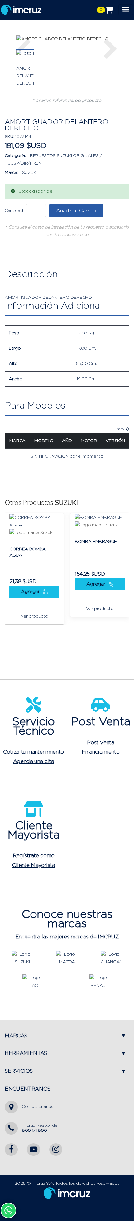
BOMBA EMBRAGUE (96, 541)
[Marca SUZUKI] (22, 958)
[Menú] (125, 9)
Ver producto (34, 616)
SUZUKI (29, 172)
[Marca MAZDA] (67, 958)
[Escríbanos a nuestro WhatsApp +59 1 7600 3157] (8, 1210)
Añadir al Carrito (76, 210)
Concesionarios (37, 1107)
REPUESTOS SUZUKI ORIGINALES (64, 156)
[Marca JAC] (33, 981)
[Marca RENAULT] (100, 981)
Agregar (31, 591)
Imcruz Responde (40, 1127)
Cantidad (14, 211)
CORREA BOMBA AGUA (27, 552)
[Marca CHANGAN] (111, 958)
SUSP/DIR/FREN (24, 163)
